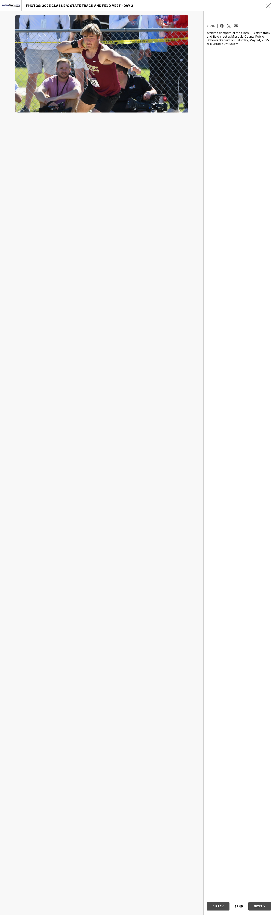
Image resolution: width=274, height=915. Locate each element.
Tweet (230, 26)
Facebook (223, 26)
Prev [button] (219, 906)
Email (237, 26)
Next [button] (258, 906)
